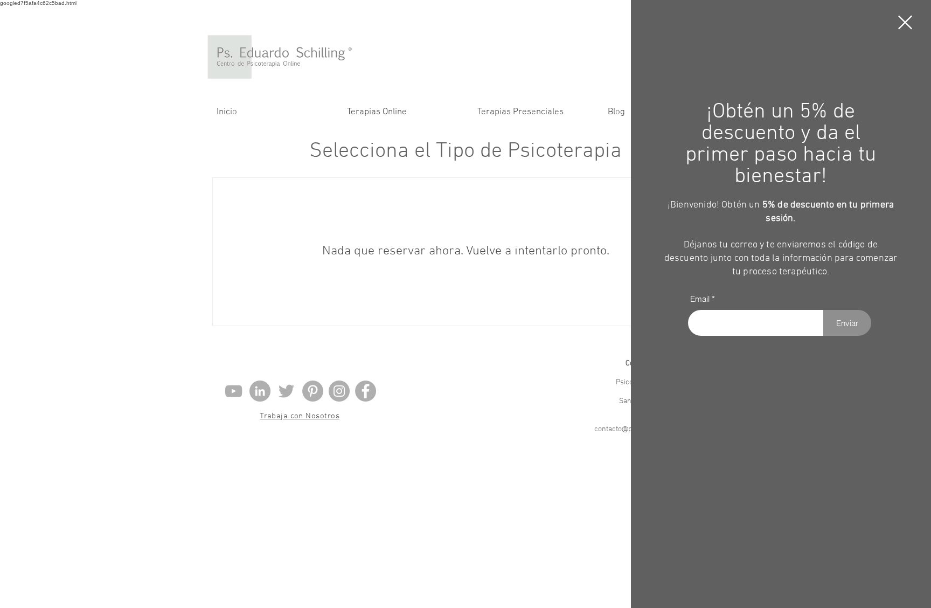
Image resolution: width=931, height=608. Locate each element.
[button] (905, 22)
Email (700, 299)
